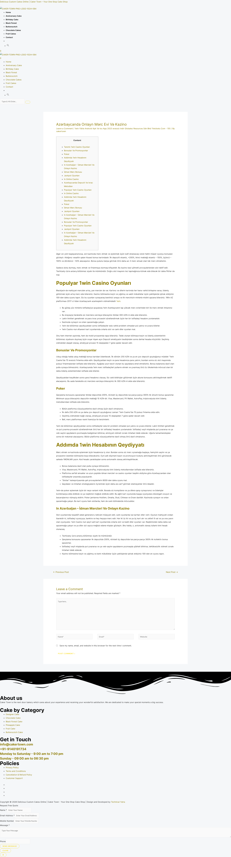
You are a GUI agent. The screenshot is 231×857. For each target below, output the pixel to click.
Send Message (10, 846)
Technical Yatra (118, 802)
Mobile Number (7, 821)
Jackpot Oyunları (72, 175)
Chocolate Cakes (13, 30)
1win (118, 301)
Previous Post (61, 572)
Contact (9, 37)
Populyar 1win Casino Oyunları (78, 190)
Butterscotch (11, 27)
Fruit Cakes (11, 34)
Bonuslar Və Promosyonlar (76, 150)
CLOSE (5, 850)
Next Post (172, 572)
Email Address (7, 815)
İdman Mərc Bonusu (73, 172)
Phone (3, 841)
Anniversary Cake (14, 16)
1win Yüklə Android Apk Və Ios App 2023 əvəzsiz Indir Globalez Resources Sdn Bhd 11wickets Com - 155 (122, 128)
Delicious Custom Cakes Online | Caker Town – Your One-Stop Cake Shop (34, 1)
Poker (66, 154)
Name (3, 810)
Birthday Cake (12, 19)
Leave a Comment (64, 128)
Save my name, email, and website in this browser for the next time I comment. (96, 645)
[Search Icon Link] (8, 46)
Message (5, 825)
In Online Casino (71, 179)
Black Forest (11, 23)
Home (8, 12)
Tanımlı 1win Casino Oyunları (77, 147)
